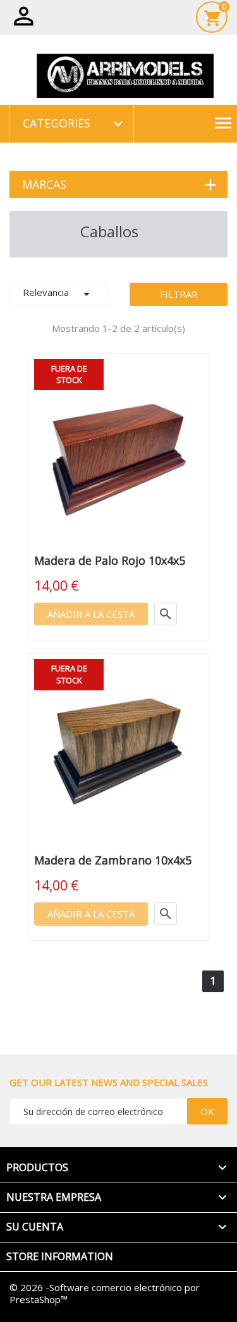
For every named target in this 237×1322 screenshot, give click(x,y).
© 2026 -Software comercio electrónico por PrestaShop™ (104, 1293)
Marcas (44, 184)
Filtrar (179, 294)
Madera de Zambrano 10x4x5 (112, 860)
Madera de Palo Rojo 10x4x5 (109, 560)
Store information (59, 1256)
